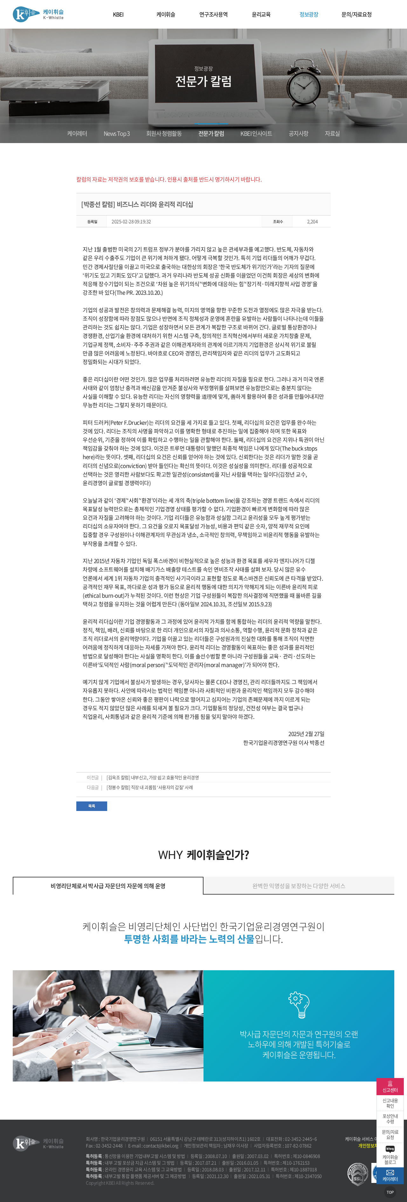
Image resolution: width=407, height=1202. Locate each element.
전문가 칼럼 (211, 133)
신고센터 (390, 1090)
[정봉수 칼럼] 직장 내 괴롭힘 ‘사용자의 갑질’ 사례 (150, 787)
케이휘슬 (38, 14)
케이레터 (77, 133)
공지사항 (298, 133)
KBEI (118, 14)
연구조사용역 (213, 14)
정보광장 (309, 14)
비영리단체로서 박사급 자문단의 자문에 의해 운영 (108, 886)
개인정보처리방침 (374, 1145)
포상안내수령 (390, 1118)
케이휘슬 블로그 (390, 1159)
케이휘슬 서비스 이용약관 (367, 1139)
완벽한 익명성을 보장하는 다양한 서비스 (298, 886)
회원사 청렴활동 (164, 133)
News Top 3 (117, 133)
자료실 (332, 133)
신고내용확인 (390, 1103)
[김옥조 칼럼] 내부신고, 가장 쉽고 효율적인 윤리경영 (153, 777)
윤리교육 (261, 14)
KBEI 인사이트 (256, 133)
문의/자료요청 (356, 14)
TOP (390, 1192)
